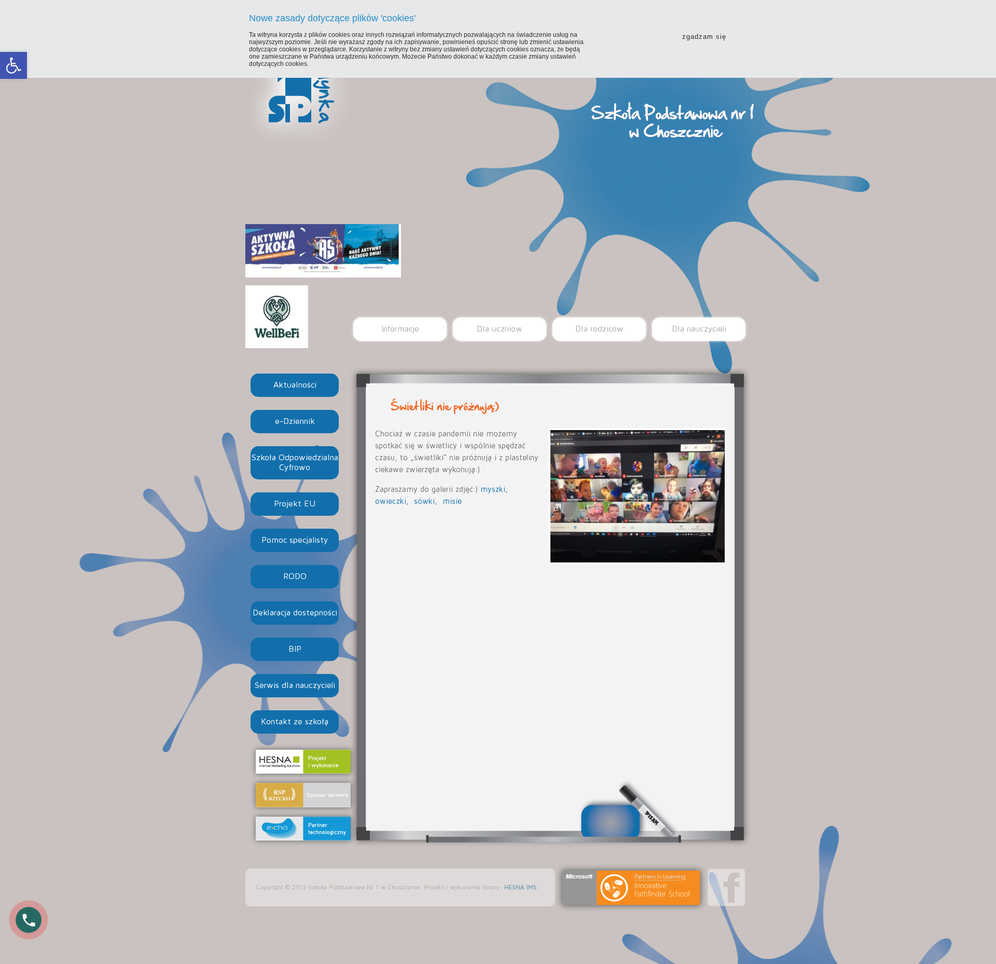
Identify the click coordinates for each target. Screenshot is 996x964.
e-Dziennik (295, 421)
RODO (295, 576)
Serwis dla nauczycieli (295, 685)
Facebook (726, 887)
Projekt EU (294, 504)
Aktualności (294, 385)
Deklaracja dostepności (295, 613)
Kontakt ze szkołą (294, 722)
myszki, (495, 489)
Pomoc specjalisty (294, 540)
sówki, (427, 501)
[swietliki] (636, 496)
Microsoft (631, 887)
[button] (13, 65)
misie (452, 501)
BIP (294, 649)
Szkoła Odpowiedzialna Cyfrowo (295, 462)
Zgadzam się (704, 36)
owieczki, (393, 501)
